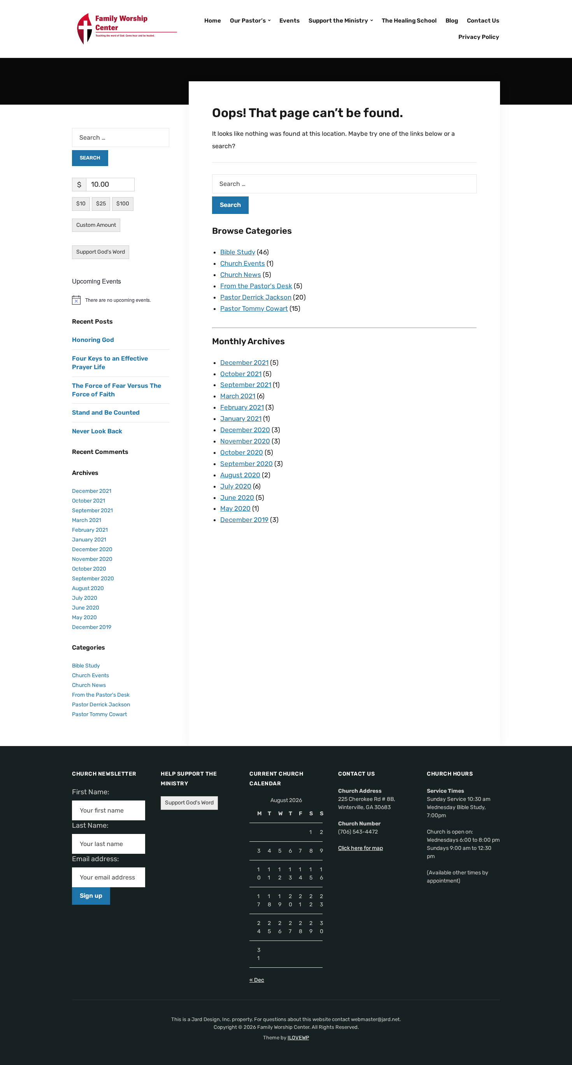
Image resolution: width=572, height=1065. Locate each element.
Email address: (98, 859)
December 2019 (244, 520)
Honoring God (93, 339)
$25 (101, 203)
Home (212, 20)
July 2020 (235, 486)
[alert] (120, 300)
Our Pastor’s (248, 20)
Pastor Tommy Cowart (254, 308)
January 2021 (240, 418)
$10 (81, 203)
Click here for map (360, 848)
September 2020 (246, 464)
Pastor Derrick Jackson (255, 297)
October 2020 (241, 452)
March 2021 (237, 396)
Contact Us (483, 20)
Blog (452, 20)
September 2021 (245, 385)
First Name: (93, 792)
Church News (240, 275)
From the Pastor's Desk (256, 286)
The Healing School (409, 20)
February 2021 (242, 407)
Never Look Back (97, 431)
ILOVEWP (298, 1037)
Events (289, 20)
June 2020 (237, 497)
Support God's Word (100, 252)
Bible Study (237, 252)
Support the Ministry (338, 20)
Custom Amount (96, 225)
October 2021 (240, 374)
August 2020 (240, 475)
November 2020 (245, 441)
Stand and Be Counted (106, 412)
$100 (122, 203)
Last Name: (92, 825)
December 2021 (244, 362)
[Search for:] (344, 183)
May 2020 (235, 508)
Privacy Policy (478, 36)
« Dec (256, 980)
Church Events (242, 263)
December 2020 (245, 430)
